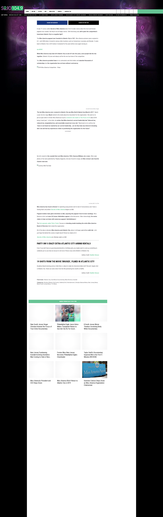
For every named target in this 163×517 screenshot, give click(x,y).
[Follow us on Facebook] (127, 11)
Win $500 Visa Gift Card (15, 15)
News (38, 284)
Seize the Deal (109, 15)
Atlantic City (47, 279)
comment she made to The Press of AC (78, 117)
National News (84, 282)
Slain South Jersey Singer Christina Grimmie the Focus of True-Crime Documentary (41, 326)
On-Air (33, 11)
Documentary (61, 279)
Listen (40, 11)
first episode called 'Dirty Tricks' (49, 223)
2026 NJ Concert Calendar (96, 15)
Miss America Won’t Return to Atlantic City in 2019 (67, 382)
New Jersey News (93, 282)
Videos (55, 284)
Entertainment (71, 282)
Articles (46, 282)
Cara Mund (54, 279)
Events (60, 11)
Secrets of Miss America (44, 237)
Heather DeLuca (94, 255)
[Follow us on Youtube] (135, 11)
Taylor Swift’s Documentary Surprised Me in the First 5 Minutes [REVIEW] (93, 355)
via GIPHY (40, 49)
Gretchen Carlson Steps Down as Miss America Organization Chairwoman (94, 383)
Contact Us (68, 11)
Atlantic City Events (53, 282)
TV (52, 284)
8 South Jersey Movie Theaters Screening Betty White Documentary (92, 326)
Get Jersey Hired (43, 15)
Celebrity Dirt (62, 282)
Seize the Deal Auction (30, 15)
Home (27, 11)
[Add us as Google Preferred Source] (123, 11)
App (45, 11)
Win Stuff (52, 11)
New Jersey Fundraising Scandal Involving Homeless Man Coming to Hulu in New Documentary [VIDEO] (40, 355)
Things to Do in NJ (134, 15)
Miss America (68, 279)
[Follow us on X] (131, 11)
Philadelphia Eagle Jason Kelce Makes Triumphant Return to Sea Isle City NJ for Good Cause (67, 326)
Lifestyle (77, 282)
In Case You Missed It (121, 15)
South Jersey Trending (57, 15)
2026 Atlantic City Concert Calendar (76, 15)
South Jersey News (45, 284)
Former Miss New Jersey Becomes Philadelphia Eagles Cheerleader (67, 355)
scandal (75, 279)
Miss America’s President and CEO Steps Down (40, 382)
